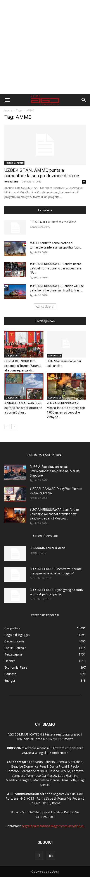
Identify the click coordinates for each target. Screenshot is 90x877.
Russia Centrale (14, 162)
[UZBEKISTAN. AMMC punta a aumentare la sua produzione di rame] (45, 145)
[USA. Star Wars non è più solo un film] (66, 344)
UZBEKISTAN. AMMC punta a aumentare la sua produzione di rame (41, 173)
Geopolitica (12, 355)
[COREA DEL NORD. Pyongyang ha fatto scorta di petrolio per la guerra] (15, 595)
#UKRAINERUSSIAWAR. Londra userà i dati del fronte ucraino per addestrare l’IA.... (56, 268)
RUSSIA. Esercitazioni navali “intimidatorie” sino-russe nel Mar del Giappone (55, 471)
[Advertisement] (45, 47)
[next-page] (14, 426)
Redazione (11, 181)
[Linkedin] (51, 855)
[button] (7, 100)
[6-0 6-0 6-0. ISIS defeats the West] (15, 227)
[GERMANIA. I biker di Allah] (15, 553)
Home (8, 110)
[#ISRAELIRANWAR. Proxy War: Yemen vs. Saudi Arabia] (15, 494)
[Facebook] (39, 855)
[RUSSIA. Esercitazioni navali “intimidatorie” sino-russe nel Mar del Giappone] (15, 472)
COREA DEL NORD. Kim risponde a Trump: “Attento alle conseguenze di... (23, 365)
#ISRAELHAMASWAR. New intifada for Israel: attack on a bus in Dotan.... (23, 408)
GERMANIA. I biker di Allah (47, 548)
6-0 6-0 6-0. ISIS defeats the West (53, 222)
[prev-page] (7, 426)
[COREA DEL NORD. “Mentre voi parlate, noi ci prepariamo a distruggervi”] (15, 574)
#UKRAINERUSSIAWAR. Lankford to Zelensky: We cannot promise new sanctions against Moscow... (54, 514)
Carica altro (43, 306)
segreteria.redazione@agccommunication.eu (53, 826)
